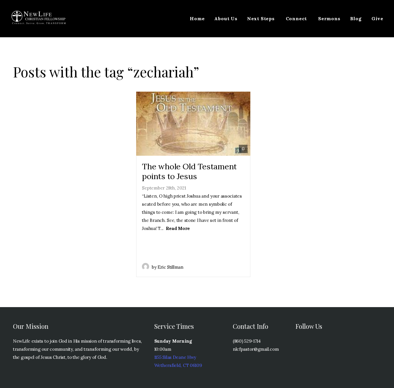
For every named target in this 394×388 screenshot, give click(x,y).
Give (377, 18)
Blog (356, 18)
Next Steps (261, 18)
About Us (225, 18)
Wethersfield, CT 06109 (178, 365)
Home (197, 18)
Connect (297, 18)
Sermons (329, 18)
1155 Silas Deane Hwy (175, 357)
